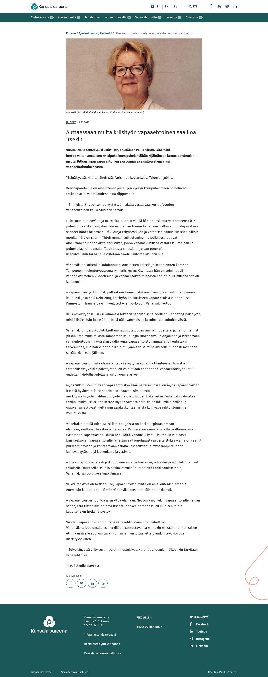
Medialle (143, 617)
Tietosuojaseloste (41, 672)
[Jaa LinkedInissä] (92, 583)
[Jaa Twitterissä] (81, 583)
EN (166, 6)
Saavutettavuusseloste (74, 672)
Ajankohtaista (67, 17)
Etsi (195, 6)
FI (158, 6)
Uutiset (105, 33)
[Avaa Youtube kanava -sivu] (219, 6)
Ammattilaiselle (116, 17)
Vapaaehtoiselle (146, 17)
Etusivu (71, 33)
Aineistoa (192, 17)
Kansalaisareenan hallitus (101, 653)
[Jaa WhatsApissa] (103, 583)
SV (175, 6)
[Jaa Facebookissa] (70, 583)
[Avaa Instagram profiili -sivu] (227, 6)
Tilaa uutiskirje (148, 627)
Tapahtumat (93, 17)
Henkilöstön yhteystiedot (101, 644)
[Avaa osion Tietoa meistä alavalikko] (52, 17)
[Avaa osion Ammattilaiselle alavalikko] (129, 17)
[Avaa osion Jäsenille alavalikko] (179, 17)
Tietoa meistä (40, 17)
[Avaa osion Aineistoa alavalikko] (201, 17)
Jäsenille (171, 17)
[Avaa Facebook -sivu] (211, 6)
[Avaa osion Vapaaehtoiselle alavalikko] (159, 17)
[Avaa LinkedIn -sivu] (235, 6)
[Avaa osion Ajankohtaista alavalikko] (78, 17)
